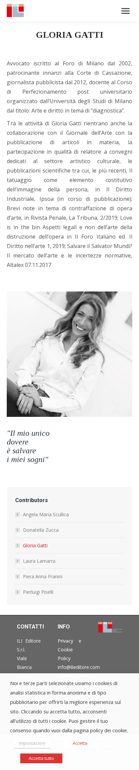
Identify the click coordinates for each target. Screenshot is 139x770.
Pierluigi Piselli (38, 592)
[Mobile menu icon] (125, 11)
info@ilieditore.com (79, 667)
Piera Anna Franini (42, 576)
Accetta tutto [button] (41, 758)
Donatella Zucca (41, 530)
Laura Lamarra (39, 561)
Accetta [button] (80, 743)
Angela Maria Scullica (46, 514)
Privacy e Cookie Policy (70, 649)
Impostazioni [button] (32, 743)
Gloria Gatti (35, 545)
